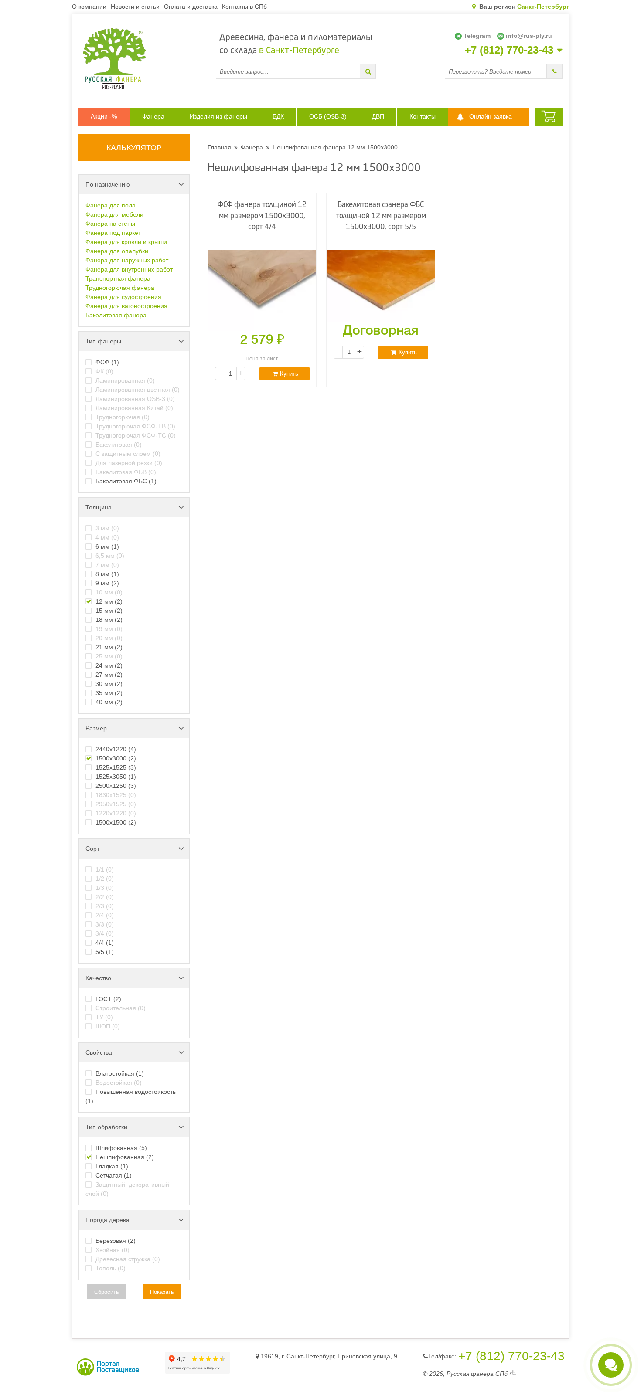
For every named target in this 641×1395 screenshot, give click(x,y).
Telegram (477, 35)
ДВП (378, 116)
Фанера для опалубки (116, 251)
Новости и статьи (135, 6)
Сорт (92, 848)
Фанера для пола (110, 205)
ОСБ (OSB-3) (328, 116)
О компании (89, 6)
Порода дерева (107, 1219)
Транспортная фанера (117, 278)
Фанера (153, 116)
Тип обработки (106, 1126)
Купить (289, 373)
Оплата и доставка (191, 6)
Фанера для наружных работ (126, 260)
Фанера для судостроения (123, 296)
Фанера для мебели (114, 214)
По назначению (107, 184)
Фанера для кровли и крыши (126, 241)
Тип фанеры (103, 341)
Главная (219, 147)
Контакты (422, 116)
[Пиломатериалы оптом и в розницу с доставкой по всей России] (147, 58)
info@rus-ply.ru (529, 35)
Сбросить (106, 1292)
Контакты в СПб (244, 6)
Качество (98, 977)
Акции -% (104, 116)
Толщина (98, 507)
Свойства (98, 1052)
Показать (162, 1292)
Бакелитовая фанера (116, 315)
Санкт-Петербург (543, 6)
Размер (96, 728)
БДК (278, 116)
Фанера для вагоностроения (126, 305)
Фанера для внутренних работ (129, 269)
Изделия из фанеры (218, 116)
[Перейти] (368, 71)
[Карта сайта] (512, 1373)
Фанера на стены (110, 223)
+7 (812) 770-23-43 (509, 50)
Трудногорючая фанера (119, 287)
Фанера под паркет (113, 232)
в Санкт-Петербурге (299, 51)
